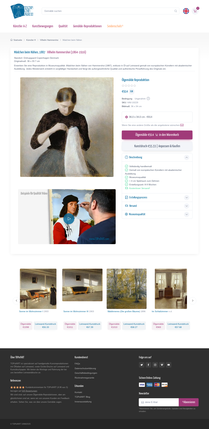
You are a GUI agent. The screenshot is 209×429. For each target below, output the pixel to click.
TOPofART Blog (82, 397)
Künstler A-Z (20, 26)
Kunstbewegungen (42, 26)
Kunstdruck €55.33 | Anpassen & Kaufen (157, 146)
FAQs (77, 363)
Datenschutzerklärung (85, 368)
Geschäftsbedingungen (86, 373)
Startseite (17, 40)
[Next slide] (192, 300)
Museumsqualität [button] (137, 214)
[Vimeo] (162, 365)
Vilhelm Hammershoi (49, 40)
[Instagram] (155, 365)
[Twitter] (141, 365)
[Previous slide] (16, 300)
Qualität (63, 26)
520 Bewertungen (29, 391)
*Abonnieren (188, 402)
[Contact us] (182, 125)
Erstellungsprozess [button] (138, 197)
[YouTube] (168, 365)
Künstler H (31, 40)
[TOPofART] (21, 11)
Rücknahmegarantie (84, 377)
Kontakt (78, 392)
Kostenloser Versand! (139, 188)
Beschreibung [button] (135, 157)
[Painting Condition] (148, 98)
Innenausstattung (83, 401)
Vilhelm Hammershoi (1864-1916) (66, 52)
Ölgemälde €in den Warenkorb (157, 135)
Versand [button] (133, 205)
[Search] (175, 11)
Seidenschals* (115, 26)
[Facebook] (148, 365)
